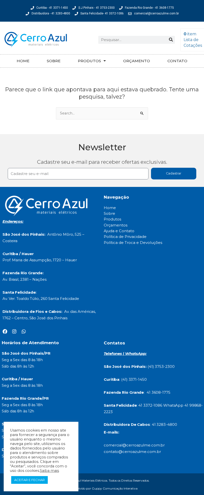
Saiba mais (49, 470)
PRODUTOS (89, 60)
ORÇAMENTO (136, 60)
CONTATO (177, 60)
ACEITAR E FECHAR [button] (29, 480)
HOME (23, 60)
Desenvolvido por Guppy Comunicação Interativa (102, 488)
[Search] (171, 40)
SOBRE (53, 60)
